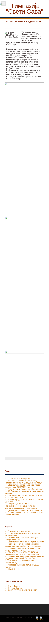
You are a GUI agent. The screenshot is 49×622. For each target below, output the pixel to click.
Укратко (8, 527)
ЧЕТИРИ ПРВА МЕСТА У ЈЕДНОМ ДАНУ (23, 22)
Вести (7, 471)
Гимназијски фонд (13, 581)
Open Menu (3, 3)
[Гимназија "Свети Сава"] (24, 13)
